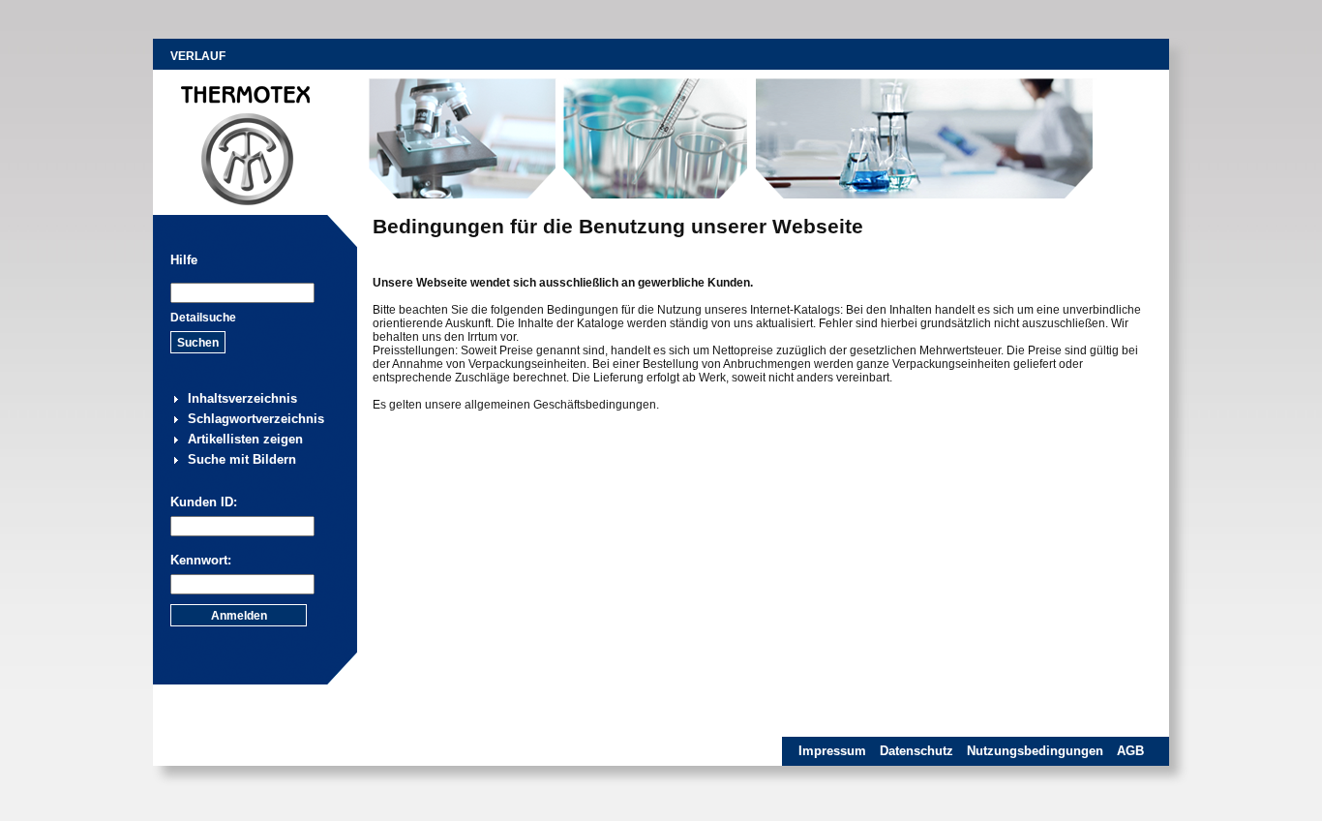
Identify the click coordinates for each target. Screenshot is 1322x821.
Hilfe (183, 260)
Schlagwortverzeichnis (256, 418)
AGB (1130, 751)
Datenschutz (916, 751)
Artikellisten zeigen (245, 439)
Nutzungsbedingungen (1035, 751)
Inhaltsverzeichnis (242, 398)
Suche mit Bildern (242, 459)
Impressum (832, 751)
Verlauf (197, 56)
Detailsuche (203, 317)
